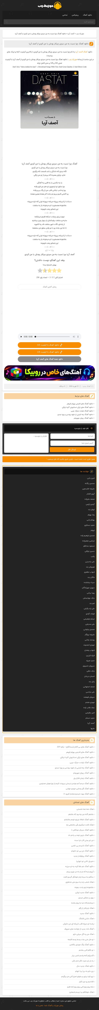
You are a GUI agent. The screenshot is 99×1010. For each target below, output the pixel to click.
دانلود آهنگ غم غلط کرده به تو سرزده (79, 866)
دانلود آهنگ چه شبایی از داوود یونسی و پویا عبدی (75, 414)
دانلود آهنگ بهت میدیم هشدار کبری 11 (78, 794)
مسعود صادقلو (89, 546)
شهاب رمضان (89, 650)
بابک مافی (91, 671)
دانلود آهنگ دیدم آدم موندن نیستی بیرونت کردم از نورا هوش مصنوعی (66, 783)
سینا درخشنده (89, 582)
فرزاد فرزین (90, 655)
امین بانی (91, 478)
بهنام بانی (91, 520)
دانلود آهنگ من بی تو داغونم (82, 851)
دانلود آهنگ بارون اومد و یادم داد (81, 835)
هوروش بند (90, 567)
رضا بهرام (91, 515)
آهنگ (85, 52)
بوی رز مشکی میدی (86, 898)
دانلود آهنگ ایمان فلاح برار (84, 778)
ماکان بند (91, 577)
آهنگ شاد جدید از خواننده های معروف (79, 929)
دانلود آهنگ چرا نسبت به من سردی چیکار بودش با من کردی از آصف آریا (58, 44)
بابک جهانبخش (89, 598)
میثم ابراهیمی (89, 619)
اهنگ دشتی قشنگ (86, 918)
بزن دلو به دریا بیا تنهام (84, 971)
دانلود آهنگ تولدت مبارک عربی (82, 411)
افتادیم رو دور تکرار (86, 981)
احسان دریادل (89, 676)
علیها (93, 728)
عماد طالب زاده (89, 707)
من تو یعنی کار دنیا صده (84, 840)
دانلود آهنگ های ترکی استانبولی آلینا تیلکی (77, 407)
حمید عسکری (89, 525)
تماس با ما (39, 1005)
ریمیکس (75, 15)
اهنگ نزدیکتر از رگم (86, 908)
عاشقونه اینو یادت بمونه (84, 887)
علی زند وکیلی (89, 608)
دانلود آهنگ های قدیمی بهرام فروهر (80, 404)
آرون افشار (91, 494)
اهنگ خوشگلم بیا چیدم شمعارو (81, 992)
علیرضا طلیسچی (88, 489)
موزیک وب (80, 34)
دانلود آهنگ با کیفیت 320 (48, 345)
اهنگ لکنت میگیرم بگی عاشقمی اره (80, 825)
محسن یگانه (90, 483)
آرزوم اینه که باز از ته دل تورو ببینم (80, 872)
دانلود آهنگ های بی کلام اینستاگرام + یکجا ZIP (75, 747)
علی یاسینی (90, 561)
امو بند (92, 603)
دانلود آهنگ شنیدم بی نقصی (82, 845)
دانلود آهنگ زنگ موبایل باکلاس (82, 944)
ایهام (93, 530)
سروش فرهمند (89, 697)
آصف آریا (71, 34)
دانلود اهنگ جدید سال (85, 966)
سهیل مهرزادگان (88, 588)
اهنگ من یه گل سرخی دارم (83, 934)
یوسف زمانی (90, 640)
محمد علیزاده (90, 499)
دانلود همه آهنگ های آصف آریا (49, 359)
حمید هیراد (90, 660)
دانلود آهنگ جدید (87, 913)
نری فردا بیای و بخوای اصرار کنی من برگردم (77, 976)
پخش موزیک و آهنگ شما (53, 1005)
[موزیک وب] (49, 5)
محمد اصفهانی (89, 687)
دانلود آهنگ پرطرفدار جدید (84, 856)
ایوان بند (91, 509)
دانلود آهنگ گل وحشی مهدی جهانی (80, 788)
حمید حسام (90, 718)
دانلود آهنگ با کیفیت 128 (48, 352)
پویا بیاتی (91, 593)
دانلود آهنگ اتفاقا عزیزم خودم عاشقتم (79, 819)
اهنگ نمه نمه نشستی (85, 809)
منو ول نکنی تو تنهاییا (85, 861)
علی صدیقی (90, 624)
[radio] (59, 271)
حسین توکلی (90, 551)
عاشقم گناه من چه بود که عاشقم (81, 814)
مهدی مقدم (90, 702)
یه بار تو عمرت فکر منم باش (83, 961)
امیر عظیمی (90, 713)
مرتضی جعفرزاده (88, 541)
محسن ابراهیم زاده (88, 535)
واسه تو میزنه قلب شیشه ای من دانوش (78, 924)
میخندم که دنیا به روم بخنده (82, 903)
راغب (93, 556)
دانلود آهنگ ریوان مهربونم (83, 418)
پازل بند (92, 681)
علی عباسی (90, 692)
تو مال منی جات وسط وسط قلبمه (81, 939)
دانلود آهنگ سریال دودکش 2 (82, 830)
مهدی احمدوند (89, 645)
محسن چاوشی (89, 629)
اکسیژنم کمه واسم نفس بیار (83, 955)
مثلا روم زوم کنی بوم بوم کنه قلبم (80, 987)
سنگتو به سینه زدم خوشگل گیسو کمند (78, 877)
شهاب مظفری (89, 572)
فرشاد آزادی (90, 614)
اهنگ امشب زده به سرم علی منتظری (80, 882)
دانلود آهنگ (87, 15)
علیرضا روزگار (90, 634)
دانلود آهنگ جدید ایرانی (84, 892)
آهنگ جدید (87, 386)
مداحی (64, 15)
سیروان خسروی (89, 666)
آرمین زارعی (90, 504)
